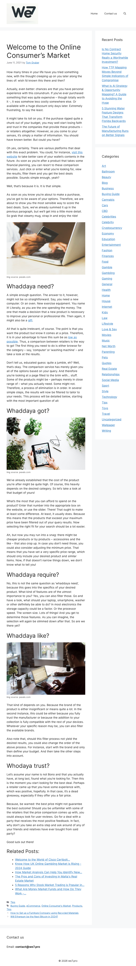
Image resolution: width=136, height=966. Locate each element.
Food (105, 261)
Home (94, 13)
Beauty (106, 177)
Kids (105, 312)
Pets (105, 357)
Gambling (108, 273)
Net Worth (108, 346)
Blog (105, 182)
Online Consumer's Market (56, 905)
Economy (108, 233)
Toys (105, 408)
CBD (105, 211)
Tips (12, 902)
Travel (106, 413)
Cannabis (108, 199)
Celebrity (108, 222)
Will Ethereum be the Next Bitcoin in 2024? (34, 916)
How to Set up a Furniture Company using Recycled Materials (44, 912)
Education (108, 239)
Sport (105, 385)
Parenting (108, 351)
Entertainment (111, 244)
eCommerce (33, 905)
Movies (106, 335)
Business (108, 188)
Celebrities (109, 216)
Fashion (107, 250)
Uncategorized (111, 419)
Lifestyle (107, 323)
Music (106, 340)
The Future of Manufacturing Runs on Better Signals (115, 131)
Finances (108, 256)
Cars (105, 205)
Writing (106, 430)
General (107, 284)
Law (104, 318)
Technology (109, 397)
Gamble (107, 267)
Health (106, 290)
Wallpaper (108, 425)
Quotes (106, 363)
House (106, 301)
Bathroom (108, 171)
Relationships (111, 374)
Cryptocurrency (112, 228)
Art (104, 166)
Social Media (110, 380)
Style (105, 391)
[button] (124, 14)
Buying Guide (17, 905)
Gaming (107, 278)
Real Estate (109, 368)
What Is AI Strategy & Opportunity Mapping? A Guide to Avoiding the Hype (114, 94)
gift (30, 320)
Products (77, 905)
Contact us (110, 13)
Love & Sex (109, 329)
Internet (107, 306)
